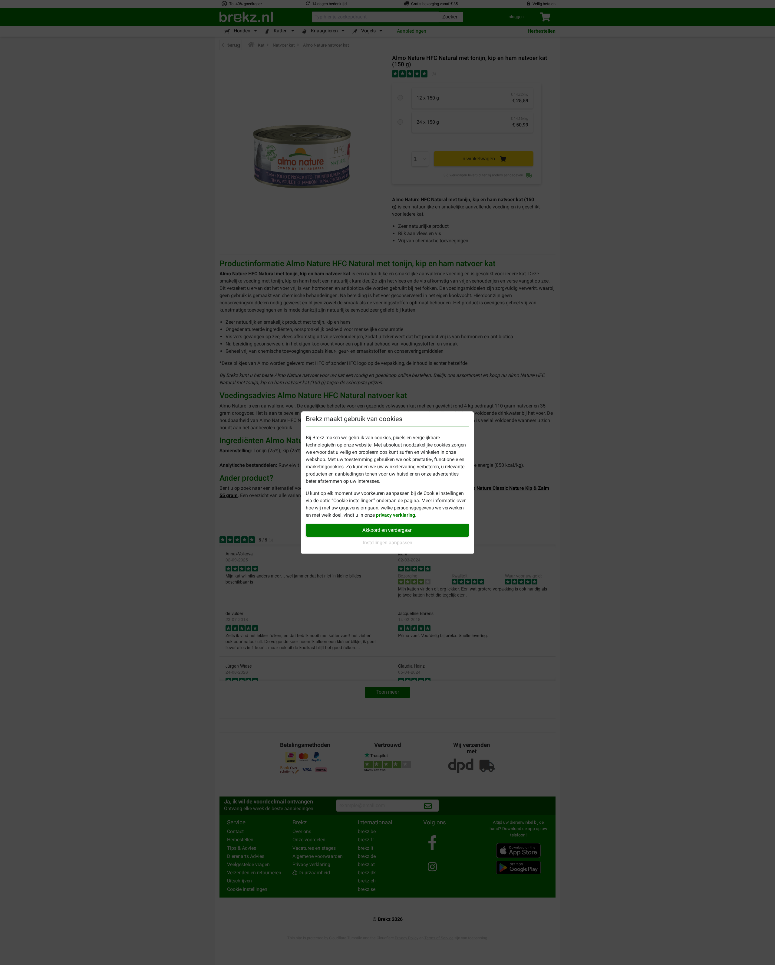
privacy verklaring (395, 515)
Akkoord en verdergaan (387, 530)
